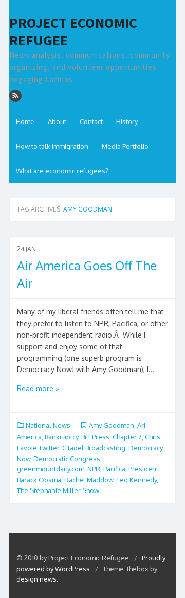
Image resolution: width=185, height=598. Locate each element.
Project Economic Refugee (73, 31)
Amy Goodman (111, 425)
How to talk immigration (52, 146)
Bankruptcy (61, 437)
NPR (93, 469)
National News (48, 425)
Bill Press (95, 437)
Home (25, 121)
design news (36, 579)
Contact (91, 121)
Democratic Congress (66, 458)
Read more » (38, 388)
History (127, 121)
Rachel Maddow (88, 480)
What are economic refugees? (62, 171)
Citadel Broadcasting (93, 448)
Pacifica (114, 469)
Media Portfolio (125, 146)
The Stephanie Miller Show (58, 490)
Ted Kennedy (136, 480)
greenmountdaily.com (50, 469)
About (57, 121)
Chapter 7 (127, 437)
